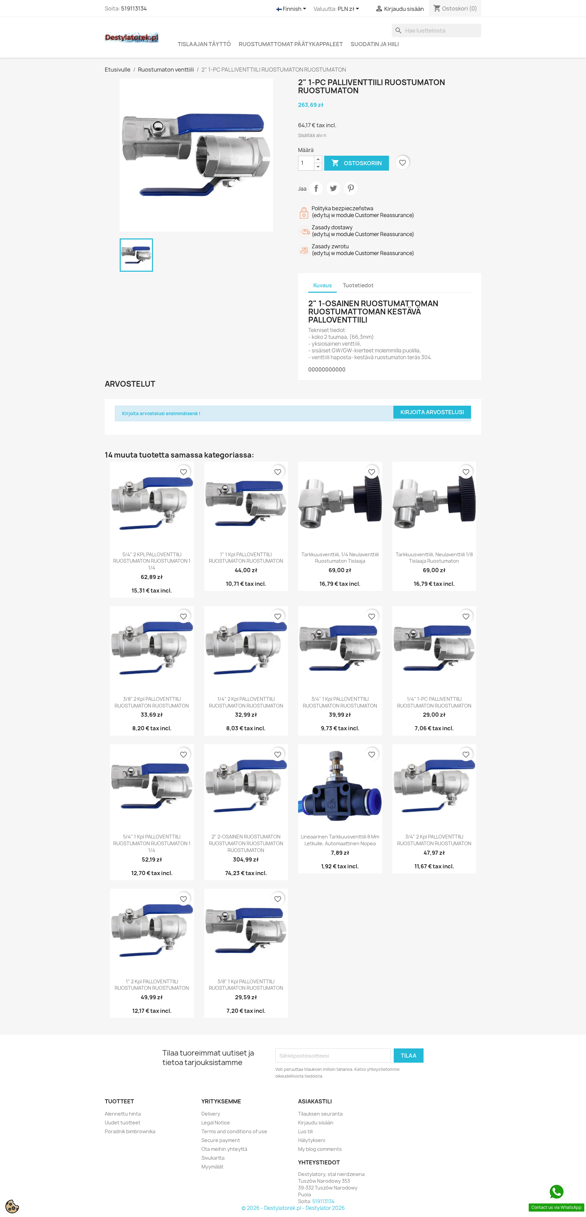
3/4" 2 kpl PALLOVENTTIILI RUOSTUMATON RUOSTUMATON (434, 840)
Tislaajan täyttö (204, 44)
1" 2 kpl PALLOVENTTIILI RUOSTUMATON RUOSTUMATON (152, 984)
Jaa (316, 188)
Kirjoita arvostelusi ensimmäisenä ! (161, 413)
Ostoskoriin (356, 163)
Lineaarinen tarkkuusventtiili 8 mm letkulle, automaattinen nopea (340, 840)
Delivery (210, 1113)
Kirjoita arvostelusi (432, 412)
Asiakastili (315, 1101)
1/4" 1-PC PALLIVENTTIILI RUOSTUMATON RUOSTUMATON (434, 702)
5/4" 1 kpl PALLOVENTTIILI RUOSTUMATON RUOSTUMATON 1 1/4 (152, 843)
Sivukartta (212, 1158)
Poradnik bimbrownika (130, 1131)
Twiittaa (333, 188)
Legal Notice (215, 1122)
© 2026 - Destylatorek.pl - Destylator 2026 (293, 1208)
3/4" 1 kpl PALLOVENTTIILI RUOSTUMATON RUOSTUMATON (340, 702)
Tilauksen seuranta (320, 1113)
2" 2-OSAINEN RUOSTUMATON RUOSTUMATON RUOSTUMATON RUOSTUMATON (246, 843)
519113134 (134, 8)
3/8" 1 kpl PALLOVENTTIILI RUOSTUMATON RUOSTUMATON (246, 984)
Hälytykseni (311, 1140)
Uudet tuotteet (122, 1122)
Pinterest (350, 188)
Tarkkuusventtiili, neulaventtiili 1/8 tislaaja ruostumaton (434, 557)
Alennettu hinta (123, 1113)
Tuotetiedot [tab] (358, 285)
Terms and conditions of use (234, 1131)
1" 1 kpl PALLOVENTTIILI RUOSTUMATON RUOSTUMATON (246, 557)
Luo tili (305, 1131)
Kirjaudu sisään (315, 1122)
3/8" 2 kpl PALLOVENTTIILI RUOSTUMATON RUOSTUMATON (152, 702)
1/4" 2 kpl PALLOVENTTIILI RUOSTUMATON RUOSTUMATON (246, 702)
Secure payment (220, 1140)
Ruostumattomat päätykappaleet (291, 44)
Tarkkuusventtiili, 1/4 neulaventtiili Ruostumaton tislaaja (340, 557)
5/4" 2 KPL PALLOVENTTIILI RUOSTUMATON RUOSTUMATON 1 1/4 (152, 561)
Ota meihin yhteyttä (224, 1149)
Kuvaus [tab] (322, 285)
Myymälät (212, 1166)
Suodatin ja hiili (375, 44)
